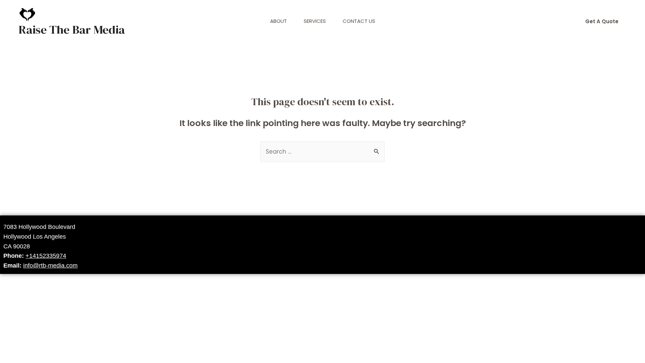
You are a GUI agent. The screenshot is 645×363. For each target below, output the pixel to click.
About (278, 21)
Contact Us (359, 21)
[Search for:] (322, 152)
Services (315, 21)
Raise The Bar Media (71, 30)
